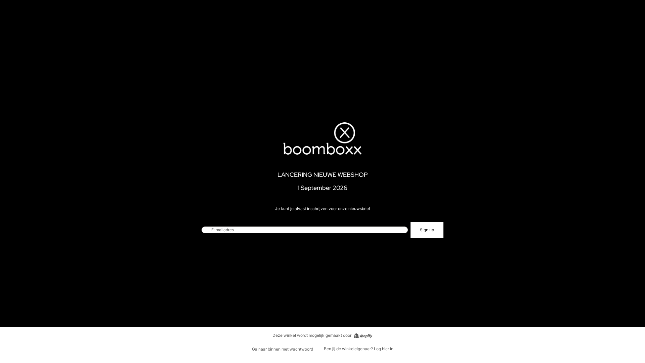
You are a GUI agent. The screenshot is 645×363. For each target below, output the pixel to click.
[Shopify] (363, 335)
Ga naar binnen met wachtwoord (282, 349)
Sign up (427, 229)
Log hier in (383, 348)
